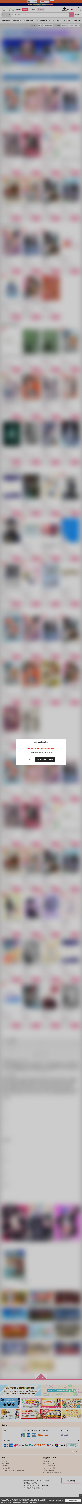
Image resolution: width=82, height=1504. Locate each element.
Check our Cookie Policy (56, 1500)
